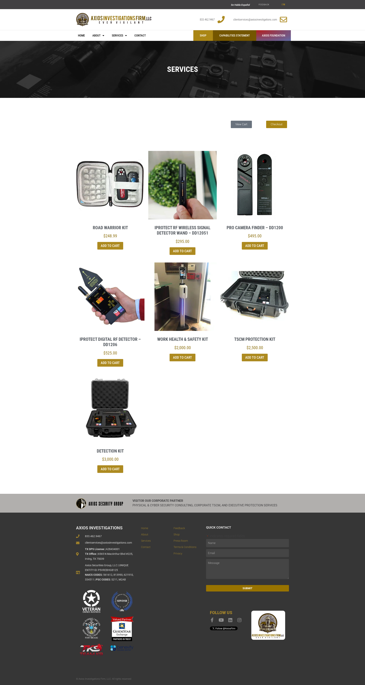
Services (117, 35)
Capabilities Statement (234, 35)
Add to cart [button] (110, 246)
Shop (203, 35)
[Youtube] (221, 620)
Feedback (264, 4)
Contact (140, 35)
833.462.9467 (207, 19)
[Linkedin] (230, 620)
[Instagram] (239, 620)
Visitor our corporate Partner (158, 501)
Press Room (181, 540)
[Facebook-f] (212, 620)
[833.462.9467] (221, 19)
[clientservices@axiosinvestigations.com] (283, 19)
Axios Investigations (99, 528)
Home (81, 35)
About (96, 35)
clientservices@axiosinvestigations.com (255, 19)
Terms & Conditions (185, 547)
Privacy (178, 553)
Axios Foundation (273, 35)
